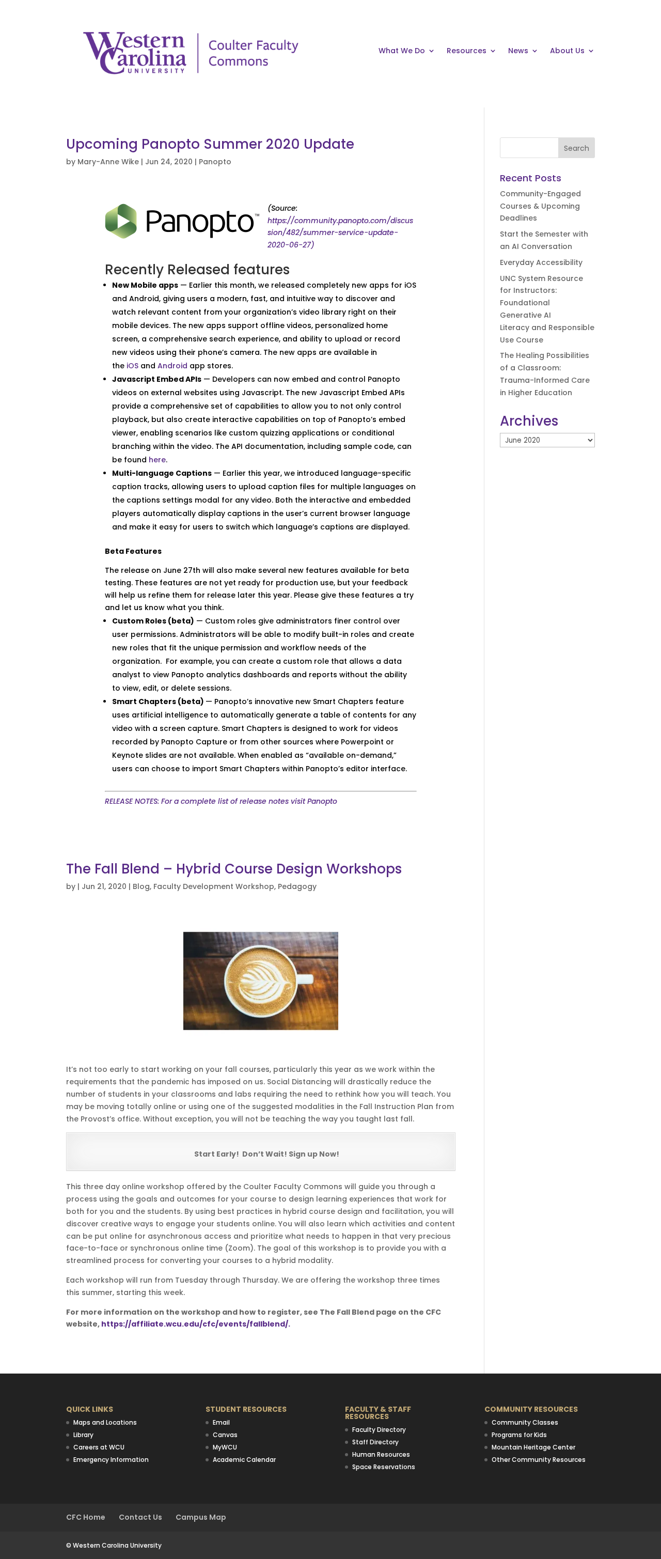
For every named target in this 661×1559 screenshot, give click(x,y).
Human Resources (381, 1454)
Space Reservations (383, 1466)
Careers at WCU (98, 1447)
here (157, 460)
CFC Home (85, 1517)
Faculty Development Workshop (213, 886)
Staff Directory (375, 1442)
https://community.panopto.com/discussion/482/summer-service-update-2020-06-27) (340, 233)
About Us (567, 51)
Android (172, 366)
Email (221, 1422)
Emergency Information (111, 1459)
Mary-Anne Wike (108, 162)
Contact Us (140, 1517)
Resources (466, 51)
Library (83, 1434)
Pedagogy (297, 886)
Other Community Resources (539, 1459)
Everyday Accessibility (541, 262)
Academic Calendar (244, 1459)
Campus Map (201, 1517)
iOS (132, 366)
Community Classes (525, 1422)
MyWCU (225, 1447)
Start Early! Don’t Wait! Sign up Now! (266, 1154)
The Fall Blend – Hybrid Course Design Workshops (234, 869)
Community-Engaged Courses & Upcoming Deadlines (540, 206)
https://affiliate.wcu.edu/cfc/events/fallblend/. (195, 1324)
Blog (141, 886)
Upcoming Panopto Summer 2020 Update (210, 144)
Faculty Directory (379, 1429)
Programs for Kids (519, 1434)
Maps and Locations (105, 1422)
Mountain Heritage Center (533, 1447)
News (518, 51)
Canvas (225, 1434)
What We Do (402, 51)
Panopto (215, 162)
